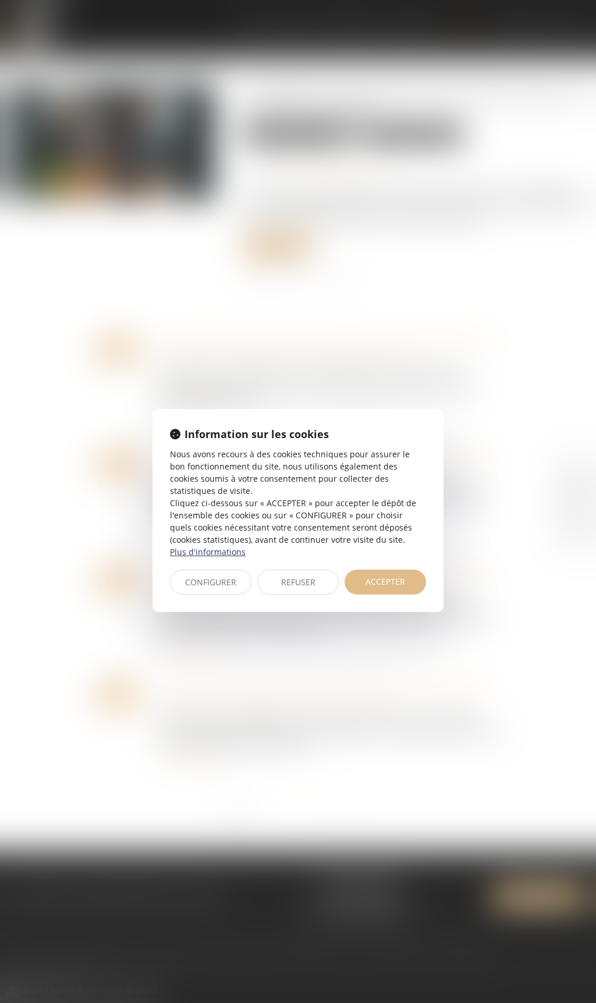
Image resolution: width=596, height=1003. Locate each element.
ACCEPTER (385, 581)
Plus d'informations (208, 551)
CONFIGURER (210, 582)
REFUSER (298, 582)
